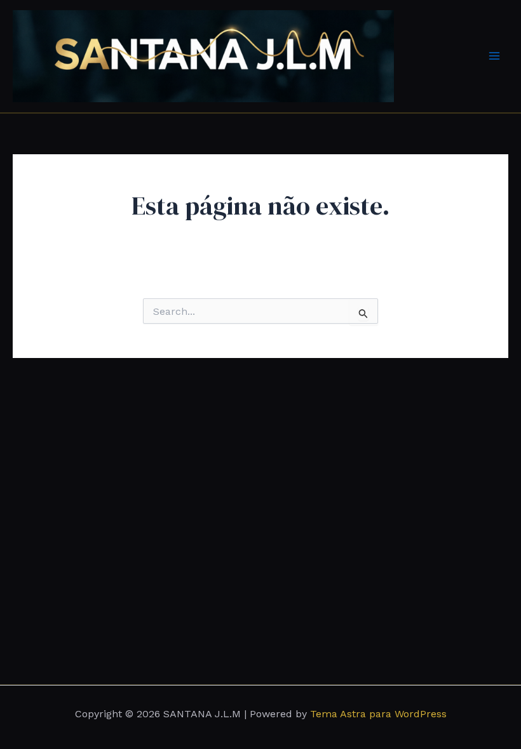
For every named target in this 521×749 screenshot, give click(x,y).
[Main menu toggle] (494, 56)
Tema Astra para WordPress (378, 714)
